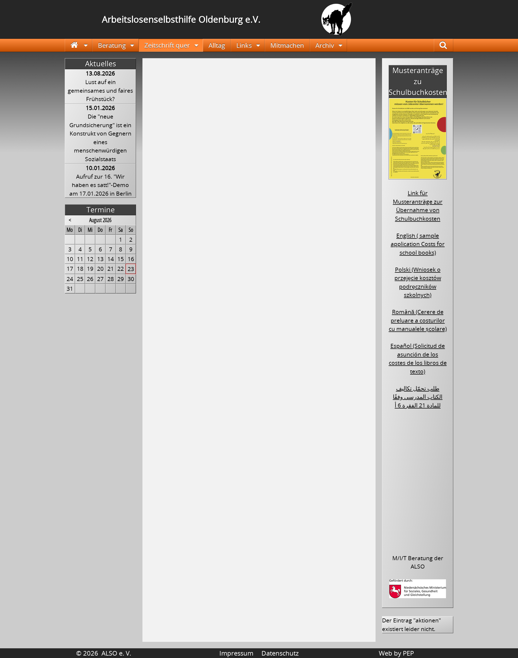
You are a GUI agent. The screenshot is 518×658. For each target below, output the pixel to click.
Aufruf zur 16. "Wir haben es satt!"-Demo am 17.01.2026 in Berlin (100, 185)
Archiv (324, 45)
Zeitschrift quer (167, 45)
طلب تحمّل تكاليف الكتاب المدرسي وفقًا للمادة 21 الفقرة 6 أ (417, 397)
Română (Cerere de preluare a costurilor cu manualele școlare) (418, 320)
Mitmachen (287, 45)
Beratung (112, 45)
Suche (447, 45)
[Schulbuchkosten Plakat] (417, 175)
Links (244, 45)
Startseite (78, 45)
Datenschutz (280, 653)
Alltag (217, 45)
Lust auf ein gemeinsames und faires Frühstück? (100, 90)
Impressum (236, 653)
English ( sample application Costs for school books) (418, 244)
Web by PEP (396, 653)
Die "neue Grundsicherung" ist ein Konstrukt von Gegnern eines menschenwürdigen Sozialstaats (100, 138)
